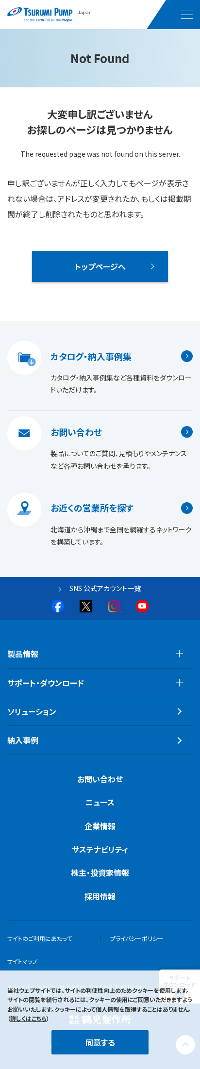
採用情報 (100, 896)
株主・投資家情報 (100, 872)
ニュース (100, 802)
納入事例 (22, 740)
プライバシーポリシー (137, 938)
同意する (100, 1042)
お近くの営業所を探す (91, 508)
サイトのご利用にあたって (39, 938)
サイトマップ (22, 961)
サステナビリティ (100, 849)
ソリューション (31, 711)
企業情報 (100, 826)
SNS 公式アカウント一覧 (105, 588)
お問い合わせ (76, 432)
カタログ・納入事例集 (91, 356)
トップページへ (100, 266)
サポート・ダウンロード (45, 683)
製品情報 (22, 653)
